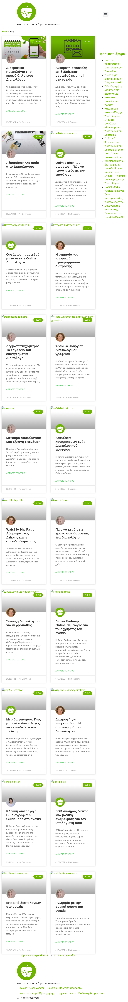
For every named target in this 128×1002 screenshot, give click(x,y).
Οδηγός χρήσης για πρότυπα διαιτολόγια (114, 90)
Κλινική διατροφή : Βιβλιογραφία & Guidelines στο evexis (23, 815)
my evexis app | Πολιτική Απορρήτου (81, 993)
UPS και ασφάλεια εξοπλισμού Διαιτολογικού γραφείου (113, 127)
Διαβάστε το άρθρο (15, 111)
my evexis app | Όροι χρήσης (37, 993)
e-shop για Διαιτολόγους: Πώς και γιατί (113, 78)
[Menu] (105, 14)
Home (4, 31)
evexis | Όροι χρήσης (32, 987)
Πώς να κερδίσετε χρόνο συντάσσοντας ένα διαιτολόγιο (72, 533)
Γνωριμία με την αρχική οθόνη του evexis (69, 906)
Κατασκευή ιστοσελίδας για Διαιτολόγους (114, 112)
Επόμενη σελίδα (67, 955)
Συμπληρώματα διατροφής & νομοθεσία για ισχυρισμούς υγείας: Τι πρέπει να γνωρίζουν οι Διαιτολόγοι (115, 172)
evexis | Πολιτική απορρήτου (66, 987)
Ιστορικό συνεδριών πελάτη (111, 101)
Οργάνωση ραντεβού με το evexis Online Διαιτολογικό (22, 258)
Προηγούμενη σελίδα (33, 955)
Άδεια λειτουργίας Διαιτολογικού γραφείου (69, 350)
